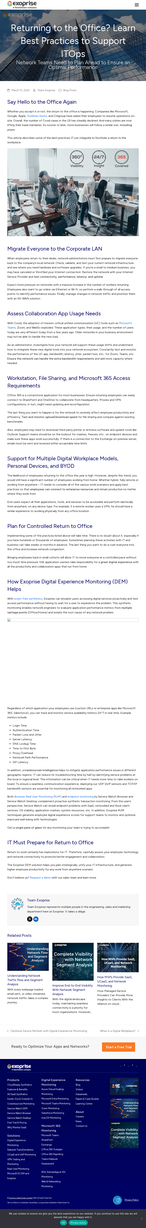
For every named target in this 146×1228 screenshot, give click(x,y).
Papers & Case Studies (87, 1099)
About (80, 1112)
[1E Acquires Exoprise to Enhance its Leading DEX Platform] (124, 1086)
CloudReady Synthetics (19, 1084)
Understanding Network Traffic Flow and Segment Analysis (25, 980)
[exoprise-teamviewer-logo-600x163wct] (19, 1067)
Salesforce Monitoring (52, 1113)
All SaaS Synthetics (17, 1094)
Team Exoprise (46, 90)
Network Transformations (20, 1149)
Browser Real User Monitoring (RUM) (37, 796)
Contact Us (81, 1126)
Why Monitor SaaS (16, 1127)
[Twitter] (136, 1065)
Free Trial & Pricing (17, 1122)
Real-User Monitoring (18, 1169)
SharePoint (47, 1140)
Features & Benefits (17, 1089)
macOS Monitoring (51, 1117)
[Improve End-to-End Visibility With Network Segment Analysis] (73, 961)
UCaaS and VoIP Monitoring (21, 1154)
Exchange (46, 1144)
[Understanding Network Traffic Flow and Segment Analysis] (28, 956)
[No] (141, 1218)
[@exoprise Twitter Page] (128, 1065)
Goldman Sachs (37, 116)
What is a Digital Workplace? (118, 1031)
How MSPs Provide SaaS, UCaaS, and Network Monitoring (114, 981)
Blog (78, 1084)
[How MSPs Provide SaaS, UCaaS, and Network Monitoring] (118, 957)
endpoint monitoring (80, 796)
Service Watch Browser (19, 1113)
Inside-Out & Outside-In (20, 1099)
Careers (80, 1116)
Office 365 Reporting (52, 1154)
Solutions (13, 1135)
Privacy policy (78, 1222)
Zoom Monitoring (50, 1108)
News (79, 1121)
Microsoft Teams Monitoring (55, 1103)
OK (63, 1222)
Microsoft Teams (50, 1135)
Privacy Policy (132, 1200)
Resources (83, 1080)
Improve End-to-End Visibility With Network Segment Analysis (72, 990)
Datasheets (81, 1094)
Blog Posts (70, 90)
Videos (79, 1089)
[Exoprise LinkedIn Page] (120, 1065)
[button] (137, 4)
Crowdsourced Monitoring (20, 1103)
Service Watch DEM (17, 1108)
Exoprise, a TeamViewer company (21, 1198)
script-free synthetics (28, 598)
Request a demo (40, 877)
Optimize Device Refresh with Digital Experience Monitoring (47, 1031)
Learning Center (84, 1103)
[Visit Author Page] (17, 904)
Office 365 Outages (51, 1149)
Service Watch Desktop (19, 1118)
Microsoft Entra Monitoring (55, 1098)
